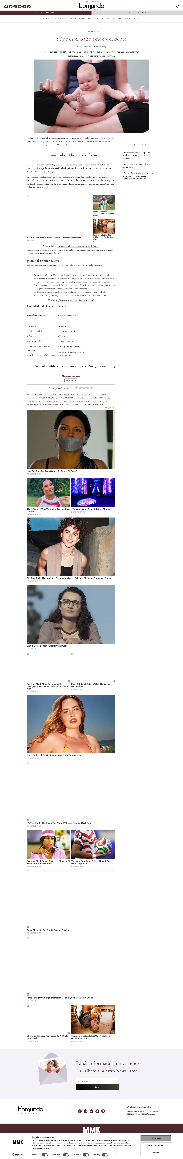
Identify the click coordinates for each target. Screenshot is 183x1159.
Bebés (62, 19)
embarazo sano (35, 401)
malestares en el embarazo (60, 401)
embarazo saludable (98, 398)
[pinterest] (29, 6)
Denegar (156, 1152)
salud (94, 401)
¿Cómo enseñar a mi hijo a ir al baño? (76, 300)
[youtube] (20, 6)
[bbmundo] (91, 6)
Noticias (110, 19)
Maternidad (95, 19)
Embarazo (49, 19)
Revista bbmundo (85, 46)
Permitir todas (155, 1138)
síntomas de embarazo (52, 405)
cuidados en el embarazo (71, 398)
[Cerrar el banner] (175, 1136)
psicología (83, 401)
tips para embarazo (93, 405)
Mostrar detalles (118, 1155)
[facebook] (6, 6)
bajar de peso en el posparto (92, 395)
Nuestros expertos (129, 19)
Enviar (97, 1087)
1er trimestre (91, 32)
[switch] (66, 1154)
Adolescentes (78, 19)
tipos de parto (73, 405)
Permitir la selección (155, 1145)
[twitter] (11, 6)
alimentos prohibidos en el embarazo (55, 395)
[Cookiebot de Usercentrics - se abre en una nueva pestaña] (18, 1154)
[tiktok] (24, 6)
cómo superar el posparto (41, 398)
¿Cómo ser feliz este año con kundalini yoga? (78, 246)
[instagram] (15, 6)
